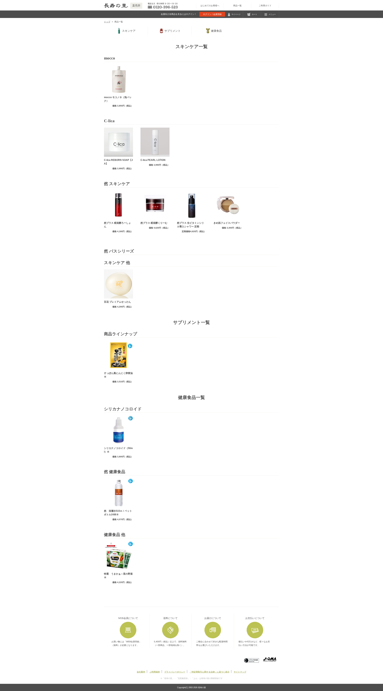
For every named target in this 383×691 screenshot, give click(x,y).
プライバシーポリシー (174, 672)
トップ (107, 22)
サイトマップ (240, 672)
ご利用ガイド (265, 5)
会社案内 (141, 672)
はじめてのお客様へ (209, 5)
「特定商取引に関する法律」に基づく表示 (209, 672)
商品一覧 (237, 5)
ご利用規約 (154, 672)
